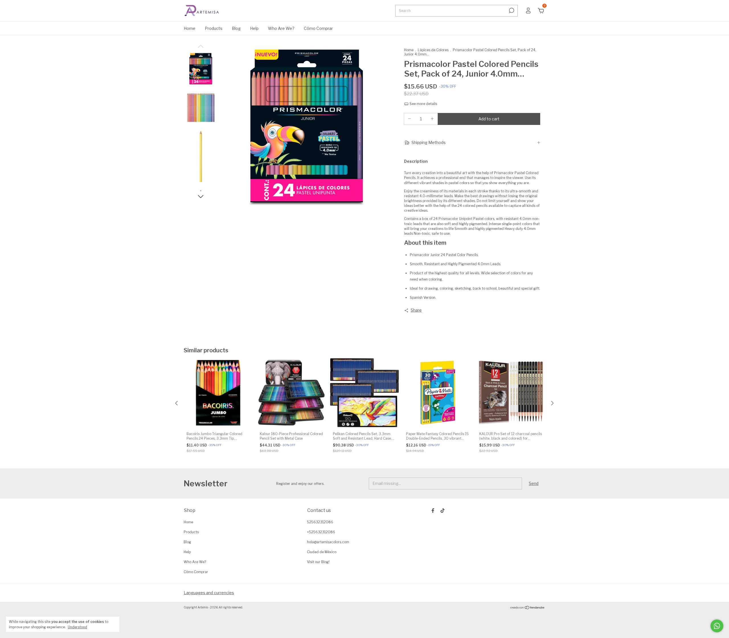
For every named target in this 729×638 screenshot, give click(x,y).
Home (189, 28)
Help (254, 28)
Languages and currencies (209, 592)
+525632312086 (321, 532)
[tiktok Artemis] (442, 510)
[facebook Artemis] (433, 510)
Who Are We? (281, 28)
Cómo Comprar (318, 28)
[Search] (511, 10)
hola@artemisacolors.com (328, 542)
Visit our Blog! (318, 562)
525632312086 (320, 522)
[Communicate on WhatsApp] (716, 626)
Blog (236, 28)
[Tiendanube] (527, 608)
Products (213, 28)
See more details (423, 104)
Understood (77, 627)
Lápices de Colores (433, 50)
